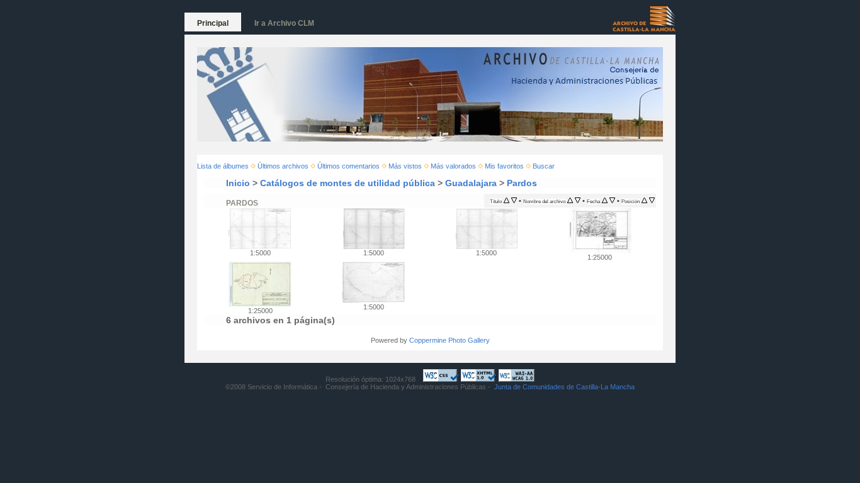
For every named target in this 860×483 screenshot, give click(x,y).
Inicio (238, 183)
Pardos (522, 183)
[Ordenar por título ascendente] (506, 200)
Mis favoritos (504, 166)
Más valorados (453, 166)
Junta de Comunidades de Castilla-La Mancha (564, 387)
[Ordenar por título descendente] (514, 200)
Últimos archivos (282, 166)
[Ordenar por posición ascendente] (644, 200)
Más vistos (405, 166)
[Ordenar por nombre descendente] (577, 200)
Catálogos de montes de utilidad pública (347, 183)
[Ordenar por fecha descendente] (612, 200)
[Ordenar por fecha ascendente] (605, 200)
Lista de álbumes (223, 166)
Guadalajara (471, 183)
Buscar (544, 166)
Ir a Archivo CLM (284, 23)
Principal (213, 23)
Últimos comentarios (348, 166)
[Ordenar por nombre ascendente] (570, 200)
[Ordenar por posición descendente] (652, 200)
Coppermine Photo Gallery (449, 340)
